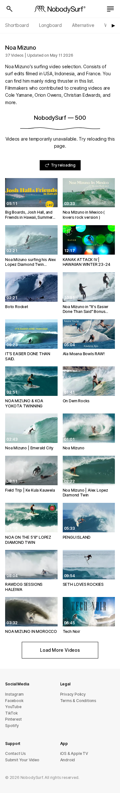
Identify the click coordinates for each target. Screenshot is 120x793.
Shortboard (17, 25)
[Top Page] (60, 8)
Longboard (50, 25)
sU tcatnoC (15, 753)
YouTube (13, 706)
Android (67, 759)
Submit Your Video (22, 759)
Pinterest (13, 719)
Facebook (14, 700)
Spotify (12, 725)
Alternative (83, 25)
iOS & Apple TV (74, 753)
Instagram (14, 694)
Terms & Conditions (78, 700)
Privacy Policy (73, 694)
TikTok (11, 713)
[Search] (9, 8)
